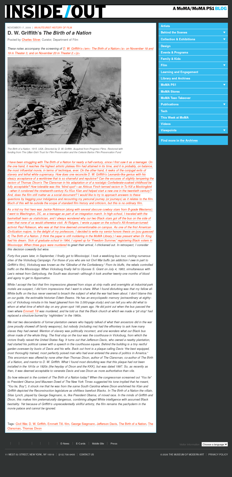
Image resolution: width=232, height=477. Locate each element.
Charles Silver (31, 39)
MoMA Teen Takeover (176, 98)
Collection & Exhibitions (178, 39)
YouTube (25, 444)
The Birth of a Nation (132, 423)
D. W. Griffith (37, 423)
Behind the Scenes (174, 32)
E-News (65, 443)
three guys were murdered (50, 245)
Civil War (21, 423)
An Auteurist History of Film (53, 27)
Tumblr (36, 444)
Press (114, 443)
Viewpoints (169, 130)
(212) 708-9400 (66, 454)
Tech (164, 111)
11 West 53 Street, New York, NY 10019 (29, 454)
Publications (170, 104)
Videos (166, 124)
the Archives (189, 140)
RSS (53, 444)
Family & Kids (171, 58)
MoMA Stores (170, 91)
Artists (165, 26)
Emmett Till (30, 311)
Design (166, 46)
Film (164, 65)
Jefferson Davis (107, 423)
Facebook (6, 444)
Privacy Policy (218, 454)
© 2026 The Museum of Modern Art (182, 454)
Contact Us (86, 454)
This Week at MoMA (175, 117)
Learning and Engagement (179, 72)
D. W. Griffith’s (49, 32)
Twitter (15, 444)
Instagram (44, 444)
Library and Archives (175, 78)
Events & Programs (174, 52)
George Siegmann (83, 423)
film (67, 423)
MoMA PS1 (168, 84)
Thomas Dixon (32, 428)
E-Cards (80, 443)
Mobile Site (98, 443)
